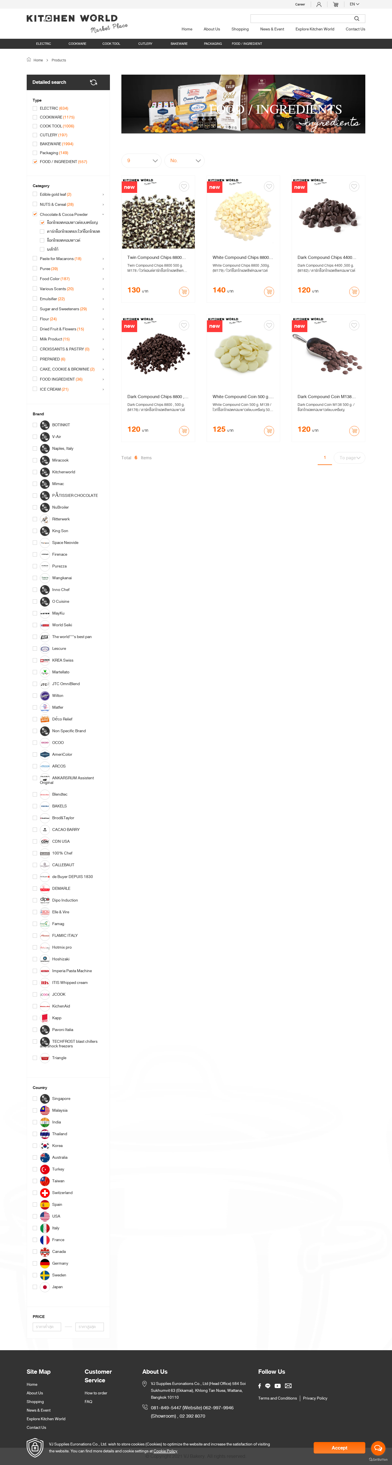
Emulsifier (52, 299)
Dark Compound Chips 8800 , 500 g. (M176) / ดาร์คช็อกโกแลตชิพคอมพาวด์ (156, 397)
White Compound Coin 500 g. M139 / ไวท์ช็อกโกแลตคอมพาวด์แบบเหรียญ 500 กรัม (241, 397)
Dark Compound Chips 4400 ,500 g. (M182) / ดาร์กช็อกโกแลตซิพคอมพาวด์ (327, 257)
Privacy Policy (315, 1398)
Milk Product (55, 339)
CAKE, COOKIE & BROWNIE (67, 369)
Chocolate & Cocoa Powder (68, 215)
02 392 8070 (192, 1416)
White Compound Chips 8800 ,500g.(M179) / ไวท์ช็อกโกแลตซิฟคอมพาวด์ (242, 257)
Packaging (213, 43)
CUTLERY (145, 43)
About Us (212, 29)
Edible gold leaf (55, 194)
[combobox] (141, 161)
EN (353, 4)
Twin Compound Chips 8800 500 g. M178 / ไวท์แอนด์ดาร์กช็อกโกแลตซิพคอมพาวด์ (157, 257)
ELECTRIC (43, 43)
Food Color (55, 279)
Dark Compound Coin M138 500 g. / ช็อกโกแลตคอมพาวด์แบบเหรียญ (327, 397)
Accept (339, 1448)
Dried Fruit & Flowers (62, 329)
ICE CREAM (54, 389)
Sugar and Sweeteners (63, 309)
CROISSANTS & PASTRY (65, 349)
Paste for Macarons (60, 259)
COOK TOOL (111, 43)
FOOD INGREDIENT (61, 379)
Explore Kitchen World (315, 29)
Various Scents (57, 289)
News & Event (272, 29)
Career (300, 4)
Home (187, 29)
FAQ (88, 1401)
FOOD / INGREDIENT (247, 43)
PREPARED (52, 359)
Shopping (240, 29)
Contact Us (355, 29)
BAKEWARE (179, 43)
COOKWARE (77, 43)
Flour (48, 319)
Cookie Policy (165, 1451)
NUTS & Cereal (57, 205)
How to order (96, 1393)
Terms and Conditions (277, 1398)
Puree (49, 269)
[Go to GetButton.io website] (378, 1459)
